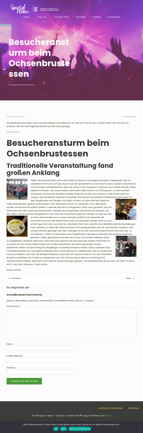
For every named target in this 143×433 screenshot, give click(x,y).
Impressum (133, 408)
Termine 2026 (61, 17)
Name (10, 344)
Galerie (97, 17)
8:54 (23, 117)
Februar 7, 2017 (13, 117)
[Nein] (139, 427)
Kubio (108, 415)
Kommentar (14, 306)
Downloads (114, 17)
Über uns (42, 17)
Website (11, 367)
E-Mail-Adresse (14, 355)
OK (56, 429)
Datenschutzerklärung (111, 408)
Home (26, 17)
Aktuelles (81, 17)
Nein (63, 429)
